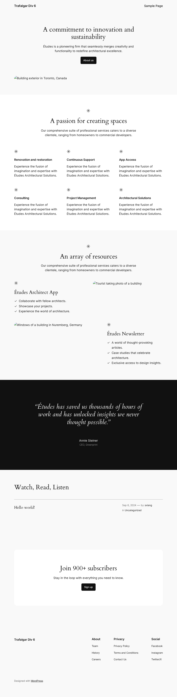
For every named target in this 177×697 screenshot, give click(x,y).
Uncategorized (133, 510)
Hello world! (24, 508)
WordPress (37, 680)
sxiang (148, 505)
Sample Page (153, 6)
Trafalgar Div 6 (25, 6)
